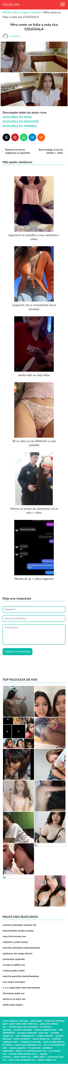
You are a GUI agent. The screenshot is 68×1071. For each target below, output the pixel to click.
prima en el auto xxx (14, 999)
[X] (6, 137)
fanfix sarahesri (22, 1038)
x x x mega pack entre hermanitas (21, 987)
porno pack (36, 1020)
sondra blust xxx (22, 1056)
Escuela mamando (27, 1032)
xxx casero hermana (14, 982)
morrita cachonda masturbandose (21, 947)
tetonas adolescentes (45, 1029)
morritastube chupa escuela (18, 930)
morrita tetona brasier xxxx (23, 1053)
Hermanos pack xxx (14, 993)
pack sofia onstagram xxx (22, 1059)
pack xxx (43, 1032)
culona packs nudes (14, 970)
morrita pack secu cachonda (23, 1026)
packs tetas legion (13, 1004)
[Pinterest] (15, 137)
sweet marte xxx (41, 1038)
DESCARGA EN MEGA (17, 117)
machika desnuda (23, 1029)
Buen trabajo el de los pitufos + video (51, 151)
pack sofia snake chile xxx (23, 1023)
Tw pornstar (34, 1047)
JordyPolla (14, 36)
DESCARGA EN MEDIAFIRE (21, 121)
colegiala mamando (31, 1041)
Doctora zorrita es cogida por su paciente (17, 151)
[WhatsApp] (24, 137)
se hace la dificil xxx (14, 964)
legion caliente (45, 1035)
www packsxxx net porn (15, 1020)
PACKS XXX (11, 5)
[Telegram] (32, 137)
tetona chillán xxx (47, 1059)
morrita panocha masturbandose (21, 976)
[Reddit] (41, 137)
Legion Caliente (31, 12)
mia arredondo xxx (25, 1035)
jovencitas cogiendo (14, 959)
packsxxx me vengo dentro (17, 953)
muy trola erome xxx (14, 936)
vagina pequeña (17, 1047)
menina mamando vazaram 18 (19, 925)
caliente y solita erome (15, 942)
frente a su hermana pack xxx (31, 1050)
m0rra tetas (39, 1056)
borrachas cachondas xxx (28, 1044)
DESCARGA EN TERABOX (20, 126)
